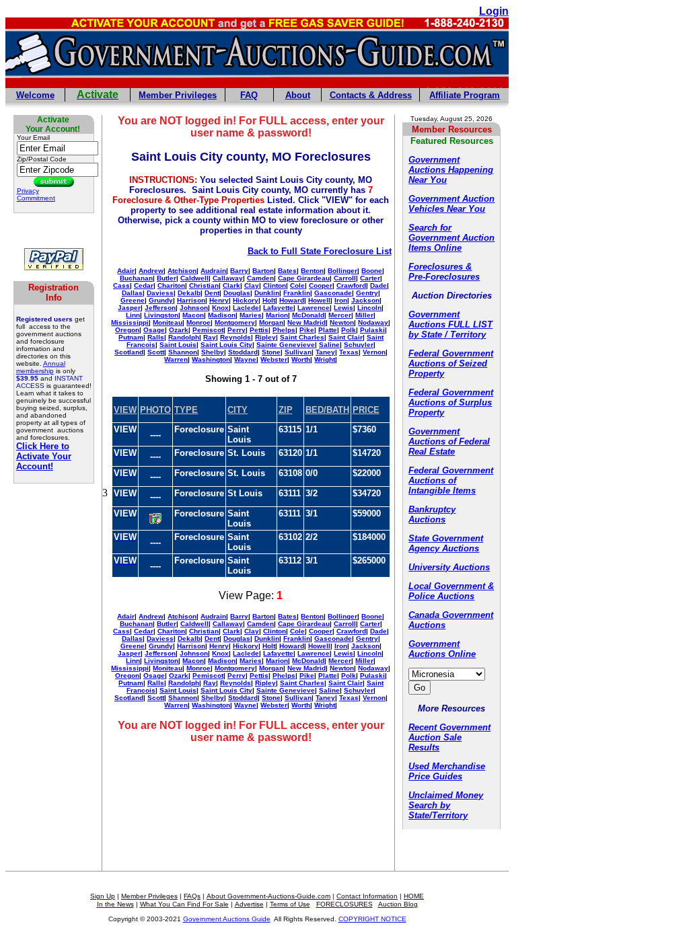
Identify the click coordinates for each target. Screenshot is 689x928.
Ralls (155, 337)
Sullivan (298, 352)
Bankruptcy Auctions (432, 514)
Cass (121, 285)
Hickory (245, 300)
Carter (370, 278)
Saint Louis (177, 344)
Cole (297, 285)
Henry (219, 300)
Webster (273, 359)
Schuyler (358, 344)
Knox (220, 307)
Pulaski (372, 330)
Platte (327, 330)
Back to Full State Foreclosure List (320, 251)
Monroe (198, 322)
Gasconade (333, 293)
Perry (236, 330)
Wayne (245, 359)
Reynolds (235, 337)
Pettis (259, 330)
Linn (133, 315)
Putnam (130, 337)
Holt (268, 300)
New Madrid (306, 322)
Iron (340, 300)
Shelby (212, 352)
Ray (209, 337)
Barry (239, 270)
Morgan (271, 322)
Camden (260, 278)
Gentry (367, 293)
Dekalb (189, 293)
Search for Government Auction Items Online (451, 238)
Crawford (351, 285)
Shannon (182, 352)
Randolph (183, 337)
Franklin (296, 293)
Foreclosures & (440, 267)
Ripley (265, 337)
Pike (306, 330)
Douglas (236, 293)
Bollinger (342, 270)
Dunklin (266, 293)
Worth (300, 359)
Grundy (161, 300)
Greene (132, 300)
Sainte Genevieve (285, 344)
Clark (231, 285)
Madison (221, 315)
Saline (329, 344)
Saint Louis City (226, 344)
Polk (348, 330)
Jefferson (160, 307)
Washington (211, 359)
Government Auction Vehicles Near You (451, 204)
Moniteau (167, 322)
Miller (364, 315)
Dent (212, 293)
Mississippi (130, 322)
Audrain (213, 270)
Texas (349, 352)
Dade (378, 285)
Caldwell (194, 278)
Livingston (161, 315)
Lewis (343, 307)
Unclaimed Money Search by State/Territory (445, 805)
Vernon (374, 352)
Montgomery (235, 322)
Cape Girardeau (304, 278)
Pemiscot (207, 330)
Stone (271, 352)
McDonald (308, 315)
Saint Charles (302, 337)
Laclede (246, 307)
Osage (154, 330)
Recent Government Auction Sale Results (449, 737)
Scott (155, 352)
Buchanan (136, 278)
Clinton (274, 285)
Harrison (191, 300)
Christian (204, 285)
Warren (176, 359)
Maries (251, 315)
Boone (371, 270)
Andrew (151, 270)
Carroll (345, 278)
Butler (166, 278)
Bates (287, 270)
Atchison (182, 270)
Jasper (129, 307)
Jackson (365, 300)
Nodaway (373, 322)
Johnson (194, 307)
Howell (319, 300)
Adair (126, 270)
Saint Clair (345, 337)
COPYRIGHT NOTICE (372, 919)
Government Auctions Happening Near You (450, 170)
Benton (312, 270)
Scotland (128, 352)
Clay (251, 285)
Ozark (178, 330)
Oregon (127, 330)
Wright (324, 359)
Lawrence (313, 307)
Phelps (284, 330)
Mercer (339, 315)
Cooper (320, 285)
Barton (263, 270)
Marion (277, 315)
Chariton (171, 285)
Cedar (143, 285)
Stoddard (243, 352)
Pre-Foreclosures (444, 277)
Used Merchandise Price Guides (446, 771)
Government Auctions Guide (226, 919)
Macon (193, 315)
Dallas (132, 293)
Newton (342, 322)
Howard (291, 300)
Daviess (160, 293)
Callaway (228, 278)
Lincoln (369, 307)
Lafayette (278, 307)
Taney (325, 352)
